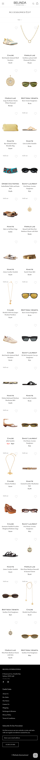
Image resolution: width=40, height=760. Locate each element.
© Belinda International (20, 755)
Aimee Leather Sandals (10, 272)
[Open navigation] (3, 3)
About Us (5, 694)
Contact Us (6, 704)
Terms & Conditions (9, 718)
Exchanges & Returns (9, 711)
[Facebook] (3, 682)
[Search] (33, 3)
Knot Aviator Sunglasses (29, 100)
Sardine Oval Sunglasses (10, 612)
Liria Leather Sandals (29, 143)
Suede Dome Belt (29, 272)
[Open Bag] (37, 3)
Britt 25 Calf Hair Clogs (10, 229)
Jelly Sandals (10, 441)
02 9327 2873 (6, 678)
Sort (19, 20)
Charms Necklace (10, 484)
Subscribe (10, 744)
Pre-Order (6, 697)
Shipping (5, 708)
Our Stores (6, 701)
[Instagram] (8, 682)
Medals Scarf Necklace (30, 612)
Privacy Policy (7, 715)
